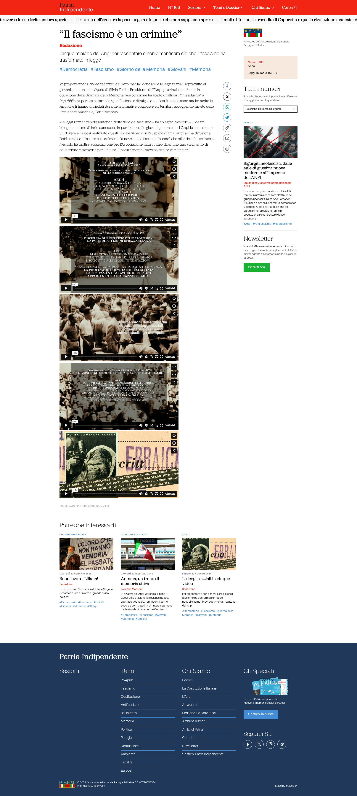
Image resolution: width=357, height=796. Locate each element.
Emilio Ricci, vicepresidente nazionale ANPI (267, 184)
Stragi (93, 606)
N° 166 (174, 7)
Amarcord (189, 705)
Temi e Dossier (226, 7)
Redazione (71, 45)
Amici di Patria (192, 729)
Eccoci (187, 680)
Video (186, 535)
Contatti (188, 738)
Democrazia (75, 69)
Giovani (178, 69)
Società (142, 618)
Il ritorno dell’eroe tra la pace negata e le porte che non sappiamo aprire (131, 19)
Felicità (100, 602)
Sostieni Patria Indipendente (203, 754)
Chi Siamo (261, 7)
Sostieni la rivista (261, 714)
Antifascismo (263, 223)
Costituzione (130, 696)
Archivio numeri (193, 721)
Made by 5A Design (286, 786)
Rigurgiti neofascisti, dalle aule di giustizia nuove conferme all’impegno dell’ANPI (268, 170)
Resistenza (129, 713)
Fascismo (103, 69)
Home (154, 7)
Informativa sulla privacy (91, 786)
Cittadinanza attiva (73, 535)
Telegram (281, 744)
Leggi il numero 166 (260, 73)
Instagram (270, 744)
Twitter (259, 744)
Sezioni (194, 7)
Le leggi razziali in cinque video (206, 581)
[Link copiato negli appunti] (227, 128)
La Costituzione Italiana (199, 688)
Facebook (248, 744)
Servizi (248, 123)
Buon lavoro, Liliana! (79, 578)
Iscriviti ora (256, 267)
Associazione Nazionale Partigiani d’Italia (109, 782)
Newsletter (190, 746)
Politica (126, 729)
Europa (126, 770)
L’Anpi (186, 696)
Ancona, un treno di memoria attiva (140, 581)
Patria (76, 7)
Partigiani (127, 738)
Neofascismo (283, 223)
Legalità (126, 762)
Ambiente (128, 754)
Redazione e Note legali (199, 713)
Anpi (248, 223)
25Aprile (127, 680)
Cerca (287, 7)
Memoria (201, 69)
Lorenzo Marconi (131, 589)
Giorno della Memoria (142, 69)
